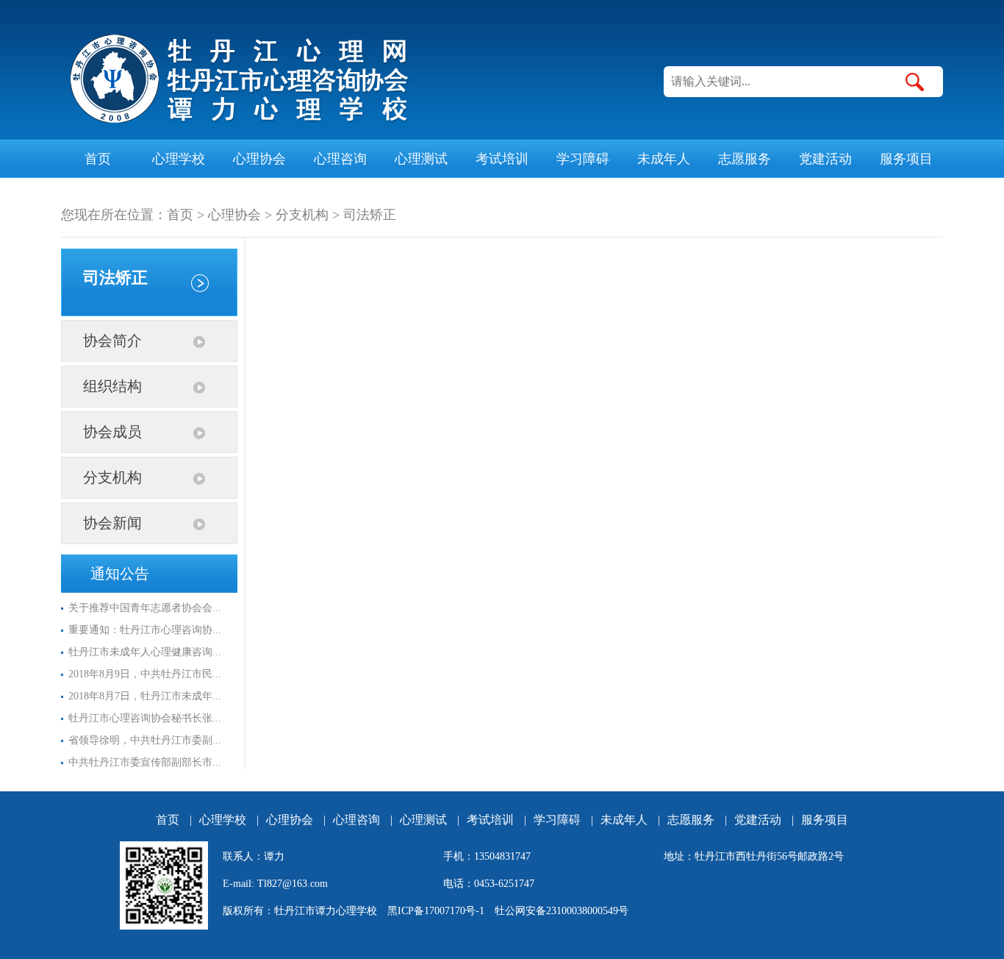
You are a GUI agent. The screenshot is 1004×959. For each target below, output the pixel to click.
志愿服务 (744, 158)
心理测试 (421, 158)
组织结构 (112, 386)
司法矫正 (369, 214)
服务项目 (906, 158)
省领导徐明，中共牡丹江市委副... (144, 740)
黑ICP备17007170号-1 (435, 910)
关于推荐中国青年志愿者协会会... (144, 607)
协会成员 (112, 432)
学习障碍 (582, 158)
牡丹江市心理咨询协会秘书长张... (144, 718)
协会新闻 (112, 523)
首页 (98, 158)
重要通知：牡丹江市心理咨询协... (144, 629)
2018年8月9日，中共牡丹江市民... (144, 674)
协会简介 (112, 340)
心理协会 (259, 158)
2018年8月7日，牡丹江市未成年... (144, 696)
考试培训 (502, 158)
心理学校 (178, 158)
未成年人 (663, 158)
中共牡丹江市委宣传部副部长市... (144, 762)
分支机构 (302, 214)
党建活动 (825, 158)
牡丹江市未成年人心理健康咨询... (144, 651)
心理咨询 (340, 158)
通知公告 (119, 574)
